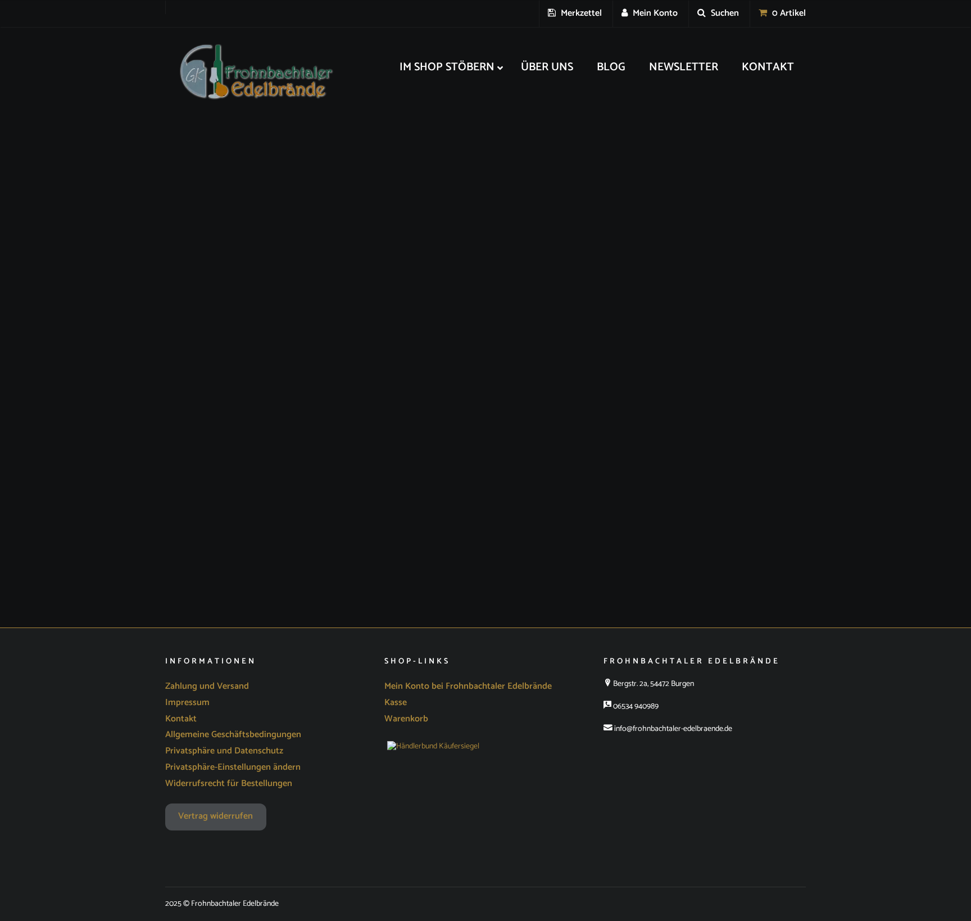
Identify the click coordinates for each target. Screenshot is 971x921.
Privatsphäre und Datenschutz (224, 751)
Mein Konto (654, 13)
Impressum (187, 702)
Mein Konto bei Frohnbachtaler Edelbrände (468, 686)
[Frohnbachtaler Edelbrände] (249, 72)
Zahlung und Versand (207, 686)
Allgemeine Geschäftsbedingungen (233, 734)
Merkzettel (580, 13)
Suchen (724, 13)
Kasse (395, 702)
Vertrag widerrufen (215, 816)
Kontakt (181, 718)
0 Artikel (788, 13)
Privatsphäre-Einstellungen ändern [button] (233, 767)
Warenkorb (406, 718)
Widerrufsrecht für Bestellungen (228, 783)
